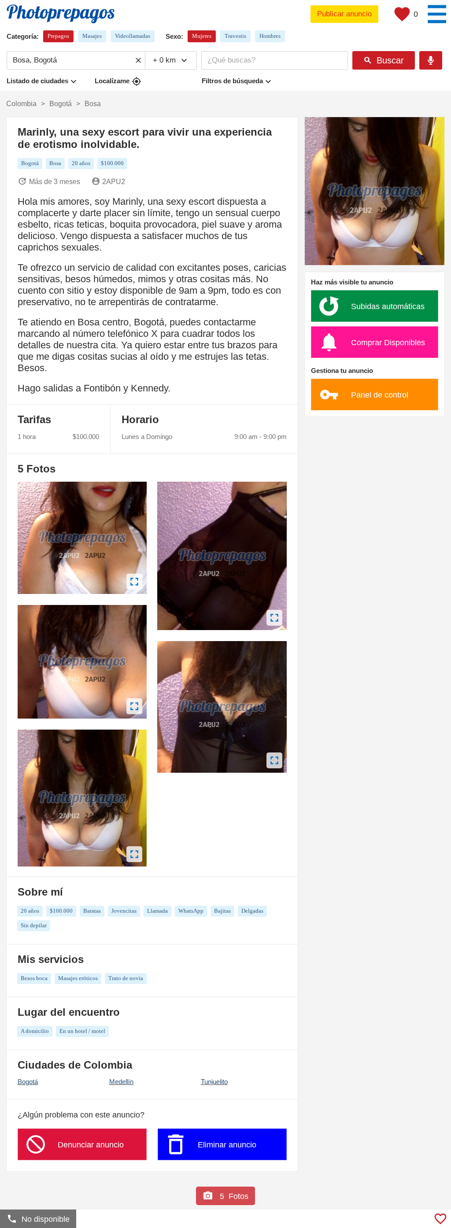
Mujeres (201, 36)
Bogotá (28, 1081)
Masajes (92, 36)
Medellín (121, 1081)
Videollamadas (132, 36)
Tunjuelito (214, 1081)
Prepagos (58, 36)
